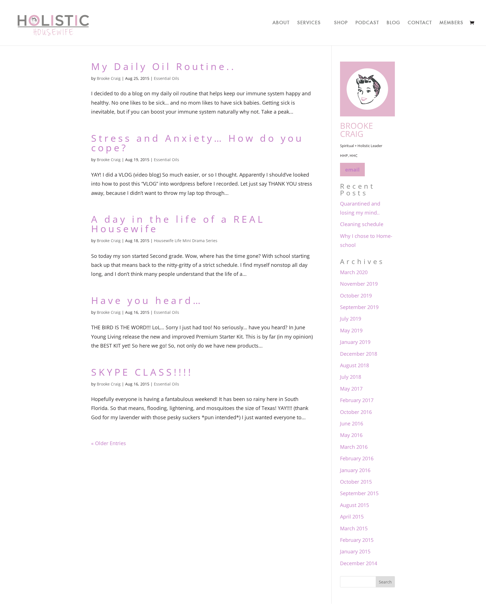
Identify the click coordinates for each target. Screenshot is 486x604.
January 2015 (355, 551)
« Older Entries (108, 443)
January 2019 (355, 342)
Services (309, 21)
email (352, 169)
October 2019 (356, 295)
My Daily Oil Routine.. (163, 66)
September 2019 (359, 307)
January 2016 (355, 470)
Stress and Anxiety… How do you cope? (197, 143)
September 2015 (359, 493)
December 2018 (358, 353)
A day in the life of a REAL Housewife (178, 224)
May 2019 (351, 330)
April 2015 (352, 516)
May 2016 (351, 435)
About (281, 21)
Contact (420, 21)
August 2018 (354, 365)
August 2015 (354, 505)
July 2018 (350, 376)
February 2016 (357, 458)
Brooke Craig (109, 78)
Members (452, 21)
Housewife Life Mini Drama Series (185, 240)
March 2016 (354, 446)
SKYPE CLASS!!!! (142, 372)
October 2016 (356, 412)
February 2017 (357, 400)
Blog (393, 21)
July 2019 (350, 318)
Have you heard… (146, 300)
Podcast (367, 21)
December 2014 (358, 563)
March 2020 (354, 272)
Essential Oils (166, 78)
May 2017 (351, 388)
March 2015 (354, 528)
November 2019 (359, 283)
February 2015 (357, 540)
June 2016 (351, 423)
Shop (341, 21)
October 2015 (356, 481)
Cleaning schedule (361, 224)
